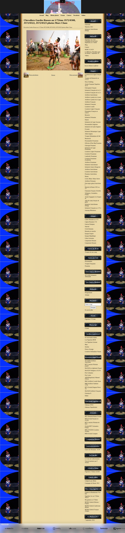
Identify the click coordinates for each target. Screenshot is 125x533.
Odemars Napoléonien (91, 407)
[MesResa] (41, 528)
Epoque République (90, 236)
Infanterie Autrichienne (91, 164)
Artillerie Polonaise (90, 181)
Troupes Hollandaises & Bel (92, 136)
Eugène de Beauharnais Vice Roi (92, 493)
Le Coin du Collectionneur (92, 459)
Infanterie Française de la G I (93, 90)
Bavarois (87, 115)
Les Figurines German (91, 342)
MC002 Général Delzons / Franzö (92, 502)
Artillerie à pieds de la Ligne (93, 99)
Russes (86, 176)
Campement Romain (90, 240)
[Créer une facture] (72, 528)
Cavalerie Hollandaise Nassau (93, 351)
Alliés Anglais (89, 134)
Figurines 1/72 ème (90, 319)
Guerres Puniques (90, 224)
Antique (93, 216)
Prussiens (87, 266)
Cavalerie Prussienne (90, 154)
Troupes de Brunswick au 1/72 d (92, 78)
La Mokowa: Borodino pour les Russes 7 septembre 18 (92, 52)
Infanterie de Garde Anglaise (93, 127)
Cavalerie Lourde (89, 106)
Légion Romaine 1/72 (91, 222)
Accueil (41, 15)
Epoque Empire (89, 233)
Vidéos (83, 15)
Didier (86, 395)
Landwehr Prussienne (91, 156)
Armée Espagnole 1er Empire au (93, 197)
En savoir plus (89, 310)
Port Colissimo (89, 373)
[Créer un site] (9, 528)
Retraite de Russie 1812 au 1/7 (92, 187)
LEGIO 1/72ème (93, 468)
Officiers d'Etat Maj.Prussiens (93, 143)
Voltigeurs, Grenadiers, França (91, 193)
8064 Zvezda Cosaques (91, 433)
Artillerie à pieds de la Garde (93, 97)
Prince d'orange (89, 349)
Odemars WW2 (89, 405)
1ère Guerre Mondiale (93, 282)
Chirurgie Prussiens (90, 145)
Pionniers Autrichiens (91, 174)
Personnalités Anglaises (91, 124)
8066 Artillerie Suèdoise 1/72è (91, 384)
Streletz (87, 347)
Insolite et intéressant (93, 334)
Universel (87, 24)
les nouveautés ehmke (91, 337)
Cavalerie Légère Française (92, 109)
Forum (63, 15)
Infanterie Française (90, 104)
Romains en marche (90, 231)
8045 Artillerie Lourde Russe (93, 381)
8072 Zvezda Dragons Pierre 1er (93, 388)
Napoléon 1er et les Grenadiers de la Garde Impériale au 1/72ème (91, 41)
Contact (69, 15)
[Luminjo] (104, 528)
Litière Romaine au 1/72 (91, 219)
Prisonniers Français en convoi (91, 112)
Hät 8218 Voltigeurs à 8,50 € (93, 370)
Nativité (87, 226)
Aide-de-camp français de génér (92, 201)
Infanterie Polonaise (90, 117)
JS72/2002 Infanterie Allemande (90, 276)
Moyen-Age (93, 325)
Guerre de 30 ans (93, 248)
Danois (87, 120)
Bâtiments (93, 289)
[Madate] (25, 528)
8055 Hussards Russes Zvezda (93, 416)
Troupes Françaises (90, 263)
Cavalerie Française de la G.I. (93, 92)
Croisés (87, 328)
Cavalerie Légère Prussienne (92, 151)
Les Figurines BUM (90, 340)
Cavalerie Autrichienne (91, 171)
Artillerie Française (90, 102)
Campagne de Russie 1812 (92, 483)
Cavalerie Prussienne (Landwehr (90, 159)
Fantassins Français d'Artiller (93, 191)
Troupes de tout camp (91, 252)
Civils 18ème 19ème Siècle (92, 178)
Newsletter (76, 15)
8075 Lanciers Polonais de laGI (92, 423)
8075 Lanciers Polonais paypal (91, 365)
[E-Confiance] (88, 528)
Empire (93, 71)
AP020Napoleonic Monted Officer (92, 378)
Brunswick (88, 138)
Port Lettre (88, 375)
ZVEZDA (93, 413)
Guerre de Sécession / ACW (92, 449)
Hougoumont (88, 292)
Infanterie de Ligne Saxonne (93, 122)
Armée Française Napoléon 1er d (92, 84)
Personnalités (88, 261)
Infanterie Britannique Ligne (93, 131)
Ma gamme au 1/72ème (91, 500)
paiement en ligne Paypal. (93, 357)
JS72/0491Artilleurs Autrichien (90, 361)
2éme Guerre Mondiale (93, 271)
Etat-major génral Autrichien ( (93, 184)
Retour (53, 75)
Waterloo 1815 (89, 27)
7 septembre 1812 (90, 520)
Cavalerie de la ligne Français (93, 75)
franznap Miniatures (90, 210)
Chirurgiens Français (90, 88)
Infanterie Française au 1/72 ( (93, 208)
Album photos (54, 15)
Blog (47, 15)
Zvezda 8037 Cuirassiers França (91, 426)
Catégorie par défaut (90, 481)
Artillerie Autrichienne (91, 95)
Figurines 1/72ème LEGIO (92, 471)
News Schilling (89, 82)
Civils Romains (89, 229)
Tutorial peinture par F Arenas (91, 461)
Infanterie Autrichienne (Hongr (91, 30)
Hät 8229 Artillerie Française (93, 391)
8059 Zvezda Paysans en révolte (91, 419)
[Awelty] (56, 528)
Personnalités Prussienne (91, 141)
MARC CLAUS (89, 49)
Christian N (88, 393)
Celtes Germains (89, 238)
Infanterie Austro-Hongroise (92, 167)
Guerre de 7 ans (93, 258)
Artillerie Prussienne (90, 162)
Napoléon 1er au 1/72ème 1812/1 (92, 496)
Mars (86, 344)
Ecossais (87, 129)
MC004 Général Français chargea (92, 510)
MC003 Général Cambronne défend (92, 506)
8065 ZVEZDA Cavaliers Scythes (92, 430)
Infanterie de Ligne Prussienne (90, 148)
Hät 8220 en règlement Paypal (93, 368)
